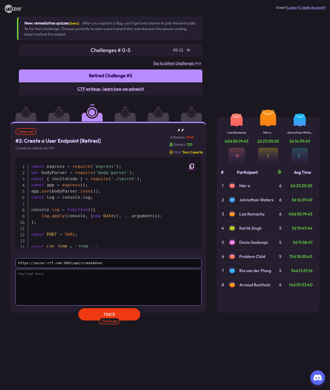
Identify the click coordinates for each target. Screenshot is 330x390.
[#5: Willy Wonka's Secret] (195, 109)
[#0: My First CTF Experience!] (29, 109)
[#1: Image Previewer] (62, 109)
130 (189, 144)
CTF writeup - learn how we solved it (110, 88)
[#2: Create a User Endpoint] (96, 109)
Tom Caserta (192, 152)
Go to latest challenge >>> (177, 63)
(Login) (291, 7)
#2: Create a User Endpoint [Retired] (58, 140)
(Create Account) (311, 7)
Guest (280, 7)
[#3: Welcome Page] (129, 109)
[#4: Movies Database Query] (162, 109)
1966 (190, 137)
